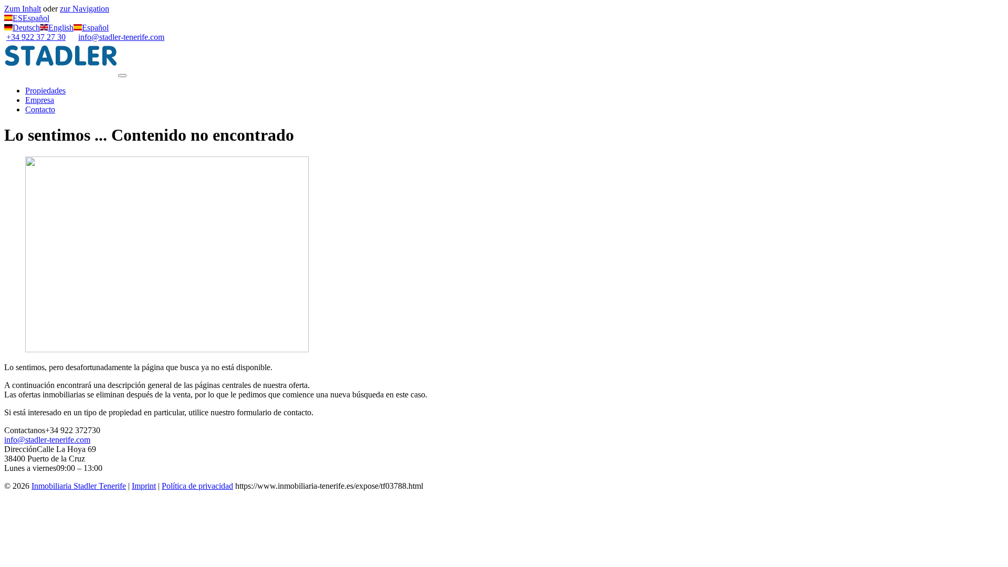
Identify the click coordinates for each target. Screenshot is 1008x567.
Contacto (40, 109)
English (61, 27)
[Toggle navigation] (122, 75)
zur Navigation (84, 8)
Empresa (39, 100)
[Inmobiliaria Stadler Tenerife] (61, 72)
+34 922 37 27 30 (36, 37)
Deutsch (26, 27)
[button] (26, 18)
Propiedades (45, 90)
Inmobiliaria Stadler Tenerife (79, 485)
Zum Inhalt (22, 8)
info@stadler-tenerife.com (121, 37)
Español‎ (95, 27)
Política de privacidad (197, 485)
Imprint (144, 485)
